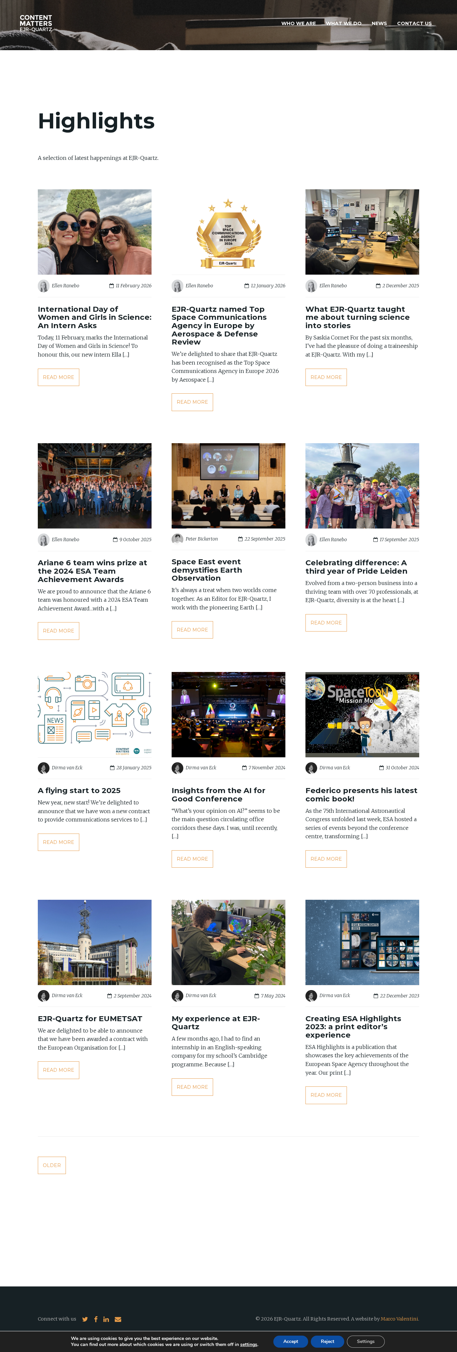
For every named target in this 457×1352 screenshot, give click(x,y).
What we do (344, 23)
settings (248, 1345)
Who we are (298, 23)
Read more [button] (58, 377)
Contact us (414, 23)
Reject (327, 1341)
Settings (366, 1341)
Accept (290, 1341)
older (52, 1165)
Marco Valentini (399, 1319)
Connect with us (57, 1319)
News (379, 23)
